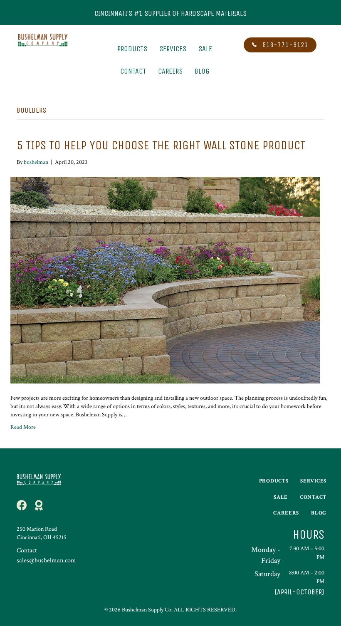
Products (132, 48)
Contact (133, 71)
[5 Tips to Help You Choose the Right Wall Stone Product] (165, 279)
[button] (280, 44)
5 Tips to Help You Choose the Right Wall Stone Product (161, 145)
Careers (170, 71)
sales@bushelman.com (46, 560)
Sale (205, 48)
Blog (202, 71)
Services (172, 48)
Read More (23, 427)
